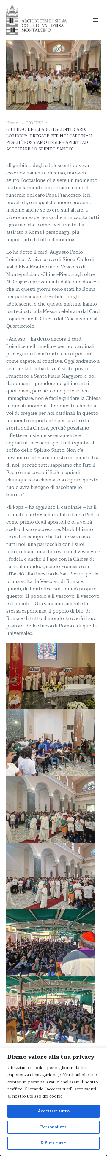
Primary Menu (95, 19)
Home (12, 123)
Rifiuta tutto (53, 1143)
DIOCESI (34, 123)
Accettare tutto (54, 1111)
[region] (53, 1101)
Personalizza (53, 1127)
